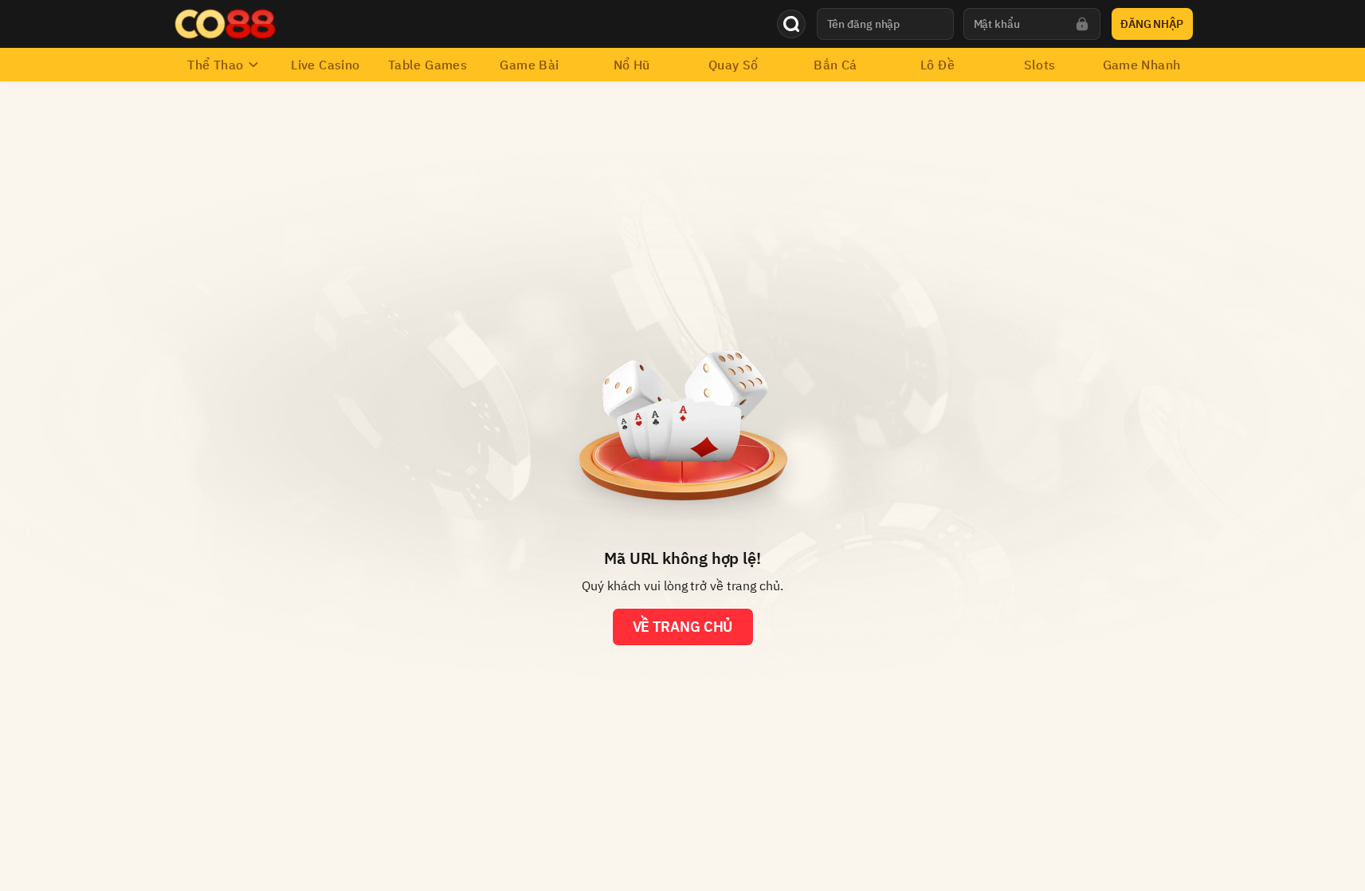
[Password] (1082, 24)
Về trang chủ (683, 626)
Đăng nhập (1151, 24)
